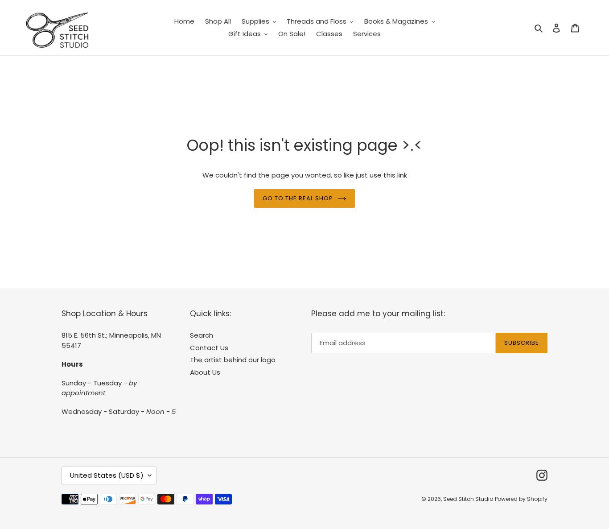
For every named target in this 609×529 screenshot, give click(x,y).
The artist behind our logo (233, 359)
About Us (205, 372)
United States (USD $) (107, 475)
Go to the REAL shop (298, 198)
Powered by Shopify (521, 499)
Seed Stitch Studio (468, 499)
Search (201, 335)
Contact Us (209, 347)
